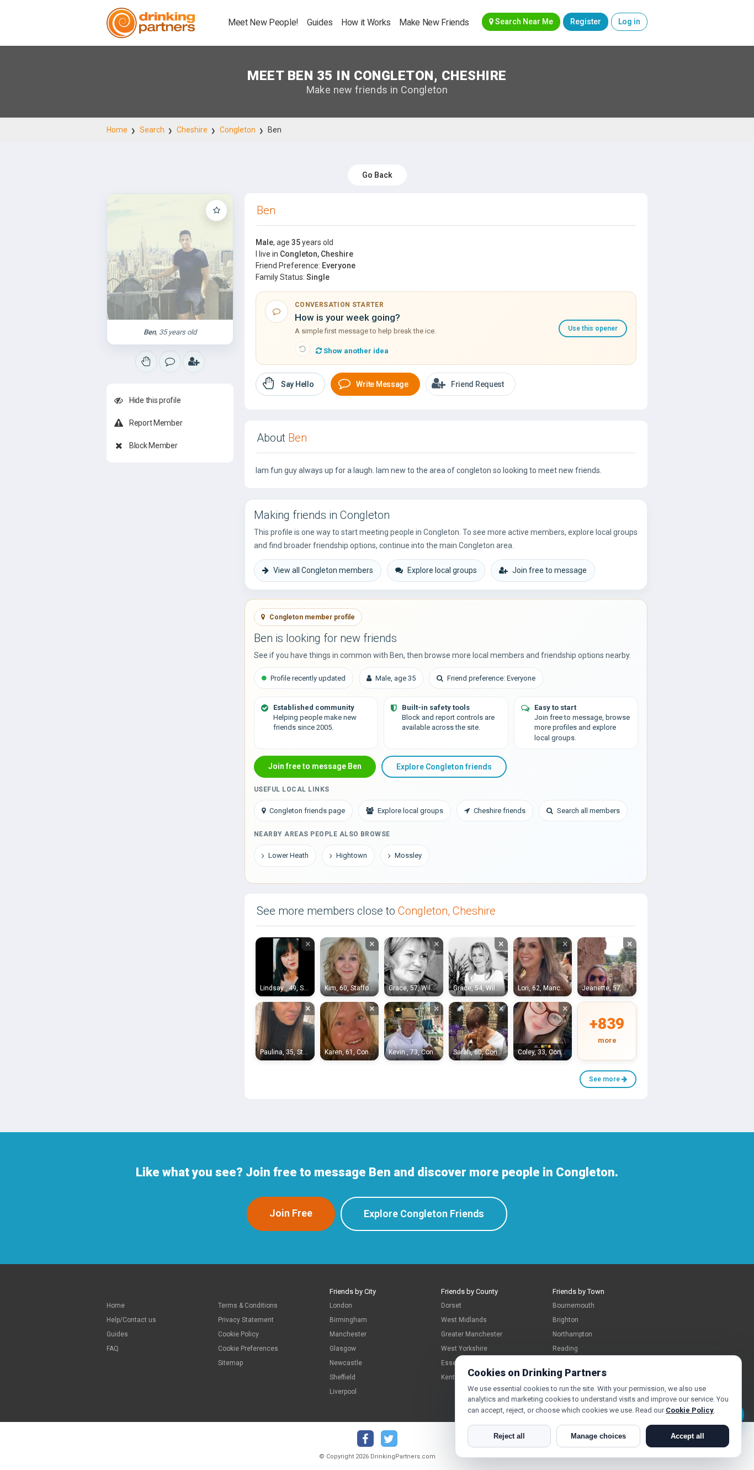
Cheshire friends (499, 810)
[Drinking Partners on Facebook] (365, 1438)
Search (152, 129)
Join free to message (549, 570)
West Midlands (464, 1320)
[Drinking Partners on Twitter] (389, 1438)
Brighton (565, 1320)
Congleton (238, 129)
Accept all (687, 1436)
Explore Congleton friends (444, 766)
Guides (320, 22)
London (341, 1305)
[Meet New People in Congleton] (170, 362)
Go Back (377, 175)
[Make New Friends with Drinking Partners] (151, 23)
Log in (629, 21)
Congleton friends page (307, 810)
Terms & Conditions (248, 1305)
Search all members (588, 810)
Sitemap (230, 1363)
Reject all (509, 1436)
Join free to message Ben (315, 766)
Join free (290, 1213)
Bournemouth (573, 1305)
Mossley (408, 855)
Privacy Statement (246, 1320)
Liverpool (343, 1391)
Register (585, 21)
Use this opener (593, 328)
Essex (450, 1363)
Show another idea (355, 351)
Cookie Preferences (248, 1348)
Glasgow (343, 1348)
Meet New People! (263, 22)
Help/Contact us (131, 1320)
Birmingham (348, 1320)
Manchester (348, 1334)
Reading (565, 1348)
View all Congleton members (323, 570)
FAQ (113, 1348)
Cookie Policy (238, 1334)
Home (117, 129)
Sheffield (342, 1377)
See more (605, 1079)
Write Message (382, 384)
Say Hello (297, 384)
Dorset (451, 1305)
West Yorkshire (464, 1348)
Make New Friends (434, 22)
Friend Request (477, 384)
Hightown (351, 855)
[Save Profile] (216, 210)
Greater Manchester (471, 1334)
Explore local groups (442, 570)
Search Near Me (523, 21)
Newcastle (346, 1363)
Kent (448, 1377)
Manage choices (598, 1436)
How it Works (366, 22)
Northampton (572, 1334)
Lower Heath (288, 855)
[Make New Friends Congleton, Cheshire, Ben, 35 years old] (170, 257)
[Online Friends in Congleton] (194, 362)
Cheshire (192, 129)
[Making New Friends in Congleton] (146, 362)
